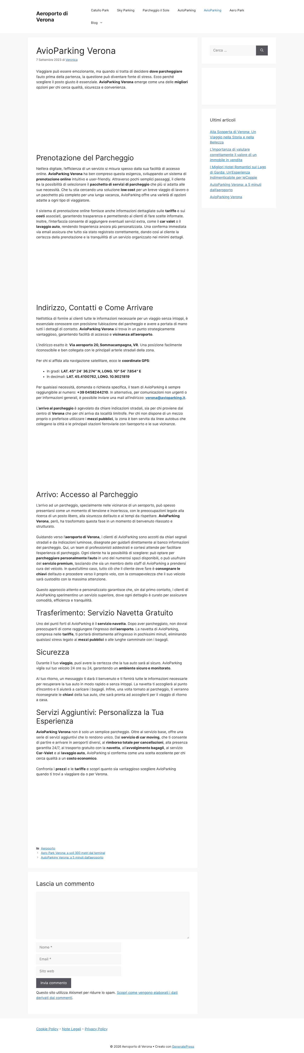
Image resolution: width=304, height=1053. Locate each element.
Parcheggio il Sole (156, 10)
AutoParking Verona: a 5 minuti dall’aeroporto (72, 857)
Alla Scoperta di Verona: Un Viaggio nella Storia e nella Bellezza (233, 137)
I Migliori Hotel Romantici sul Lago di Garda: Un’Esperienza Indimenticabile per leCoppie (238, 172)
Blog (94, 23)
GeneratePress (183, 1046)
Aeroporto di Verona (52, 16)
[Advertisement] (112, 124)
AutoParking (187, 10)
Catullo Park (100, 10)
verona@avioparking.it (165, 398)
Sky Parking (125, 10)
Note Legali (71, 1029)
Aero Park (237, 10)
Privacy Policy (96, 1029)
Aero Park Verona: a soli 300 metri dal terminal (73, 853)
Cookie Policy (47, 1029)
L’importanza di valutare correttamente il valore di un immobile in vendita (233, 154)
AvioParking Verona (226, 197)
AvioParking (212, 10)
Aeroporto (48, 848)
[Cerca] (262, 50)
